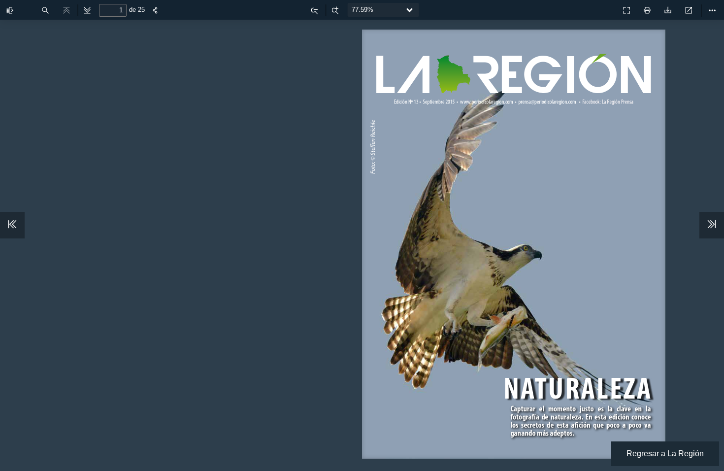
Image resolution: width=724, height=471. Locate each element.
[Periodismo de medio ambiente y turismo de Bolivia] (604, 8)
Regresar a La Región (665, 453)
